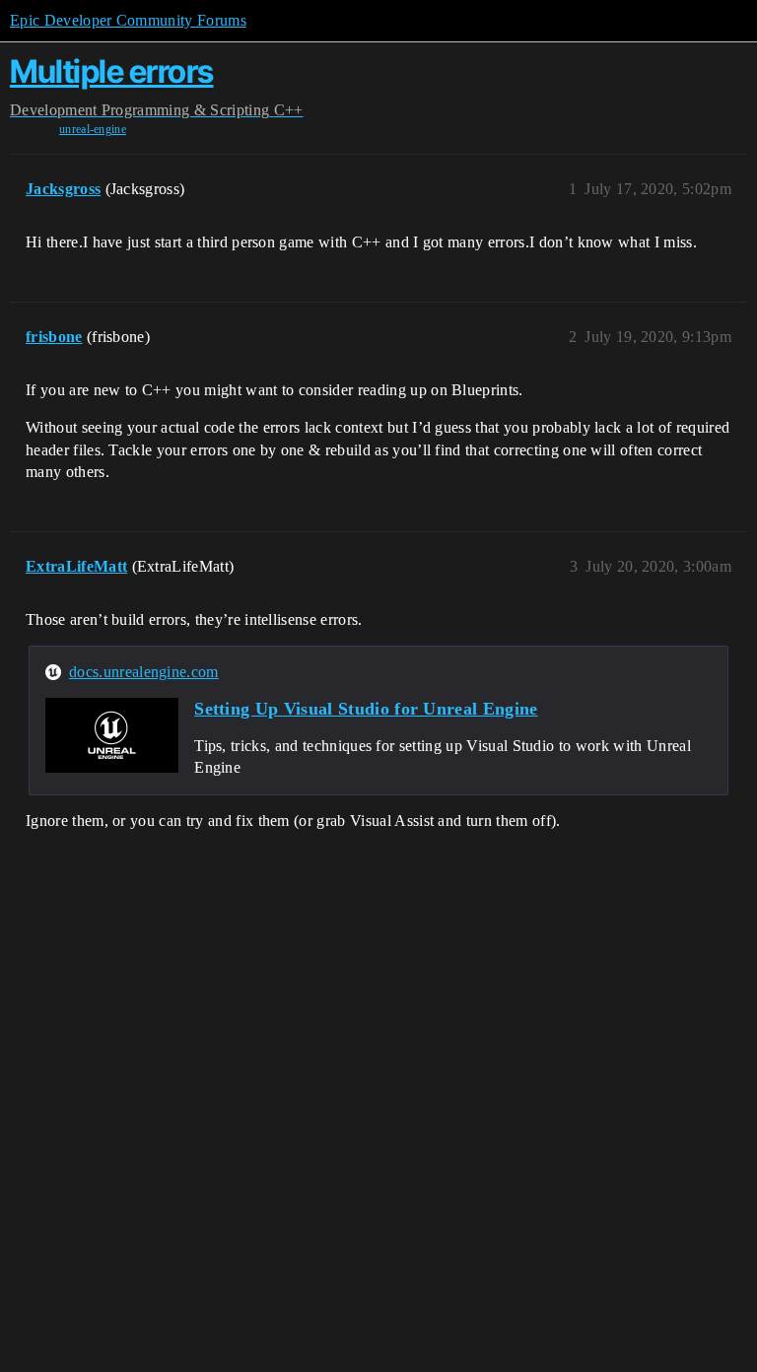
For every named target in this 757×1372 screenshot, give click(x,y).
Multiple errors (112, 71)
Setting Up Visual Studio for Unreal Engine (365, 709)
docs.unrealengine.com (144, 671)
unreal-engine (92, 129)
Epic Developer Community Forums (128, 20)
